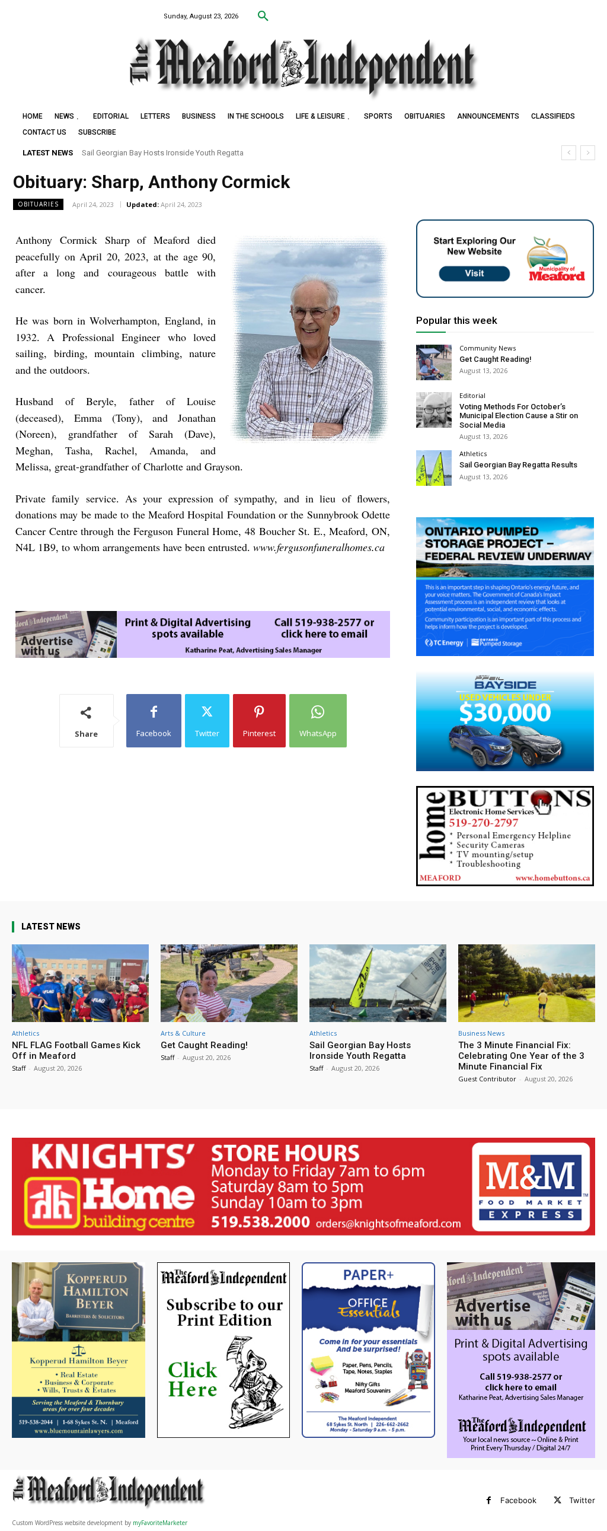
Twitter (582, 1500)
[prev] (568, 152)
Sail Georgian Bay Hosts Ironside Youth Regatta (360, 1050)
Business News (481, 1033)
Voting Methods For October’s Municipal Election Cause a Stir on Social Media (518, 415)
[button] (263, 16)
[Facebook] (488, 1500)
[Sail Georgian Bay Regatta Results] (434, 468)
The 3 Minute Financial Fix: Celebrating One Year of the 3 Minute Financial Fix (214, 152)
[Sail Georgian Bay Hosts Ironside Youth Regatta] (377, 983)
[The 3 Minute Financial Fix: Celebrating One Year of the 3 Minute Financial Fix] (526, 983)
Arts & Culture (183, 1033)
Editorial (472, 395)
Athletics (473, 453)
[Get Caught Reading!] (434, 362)
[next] (587, 152)
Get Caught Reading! (495, 359)
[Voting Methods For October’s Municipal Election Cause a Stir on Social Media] (434, 410)
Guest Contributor (487, 1078)
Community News (487, 348)
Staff (18, 1068)
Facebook (518, 1500)
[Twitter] (557, 1500)
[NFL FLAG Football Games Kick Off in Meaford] (80, 983)
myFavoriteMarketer (160, 1523)
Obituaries (38, 204)
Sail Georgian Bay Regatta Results (518, 464)
